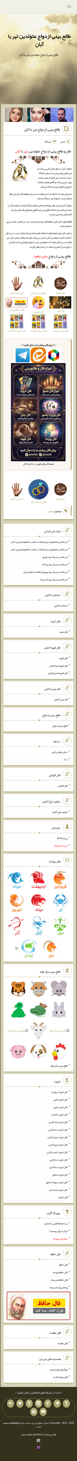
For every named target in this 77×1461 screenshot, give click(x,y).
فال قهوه (63, 658)
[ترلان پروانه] (38, 115)
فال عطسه (63, 1343)
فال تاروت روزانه (59, 1091)
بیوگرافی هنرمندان (59, 1369)
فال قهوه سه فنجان (58, 665)
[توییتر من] (19, 1403)
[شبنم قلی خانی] (15, 115)
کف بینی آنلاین (61, 699)
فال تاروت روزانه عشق (57, 1182)
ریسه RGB (62, 838)
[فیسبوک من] (47, 1403)
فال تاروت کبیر (60, 1099)
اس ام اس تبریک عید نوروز (55, 556)
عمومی (50, 511)
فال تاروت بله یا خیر (58, 1189)
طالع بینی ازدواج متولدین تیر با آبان (39, 40)
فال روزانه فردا (60, 1376)
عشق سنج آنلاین (60, 811)
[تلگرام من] (57, 1403)
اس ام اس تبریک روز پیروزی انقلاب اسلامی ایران (45, 571)
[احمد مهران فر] (61, 115)
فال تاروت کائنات (59, 1114)
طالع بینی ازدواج (52, 256)
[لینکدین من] (33, 1412)
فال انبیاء (63, 631)
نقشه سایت (26, 1434)
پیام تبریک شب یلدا (58, 1287)
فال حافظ (63, 1264)
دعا (66, 759)
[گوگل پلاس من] (10, 1403)
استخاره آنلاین (61, 605)
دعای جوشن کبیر (59, 751)
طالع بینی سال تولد (59, 1065)
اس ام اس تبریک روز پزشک (55, 564)
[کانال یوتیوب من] (43, 1412)
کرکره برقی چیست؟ (58, 1231)
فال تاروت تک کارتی (58, 1122)
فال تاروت (63, 1197)
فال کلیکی (63, 785)
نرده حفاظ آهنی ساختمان (56, 1223)
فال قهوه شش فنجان (58, 673)
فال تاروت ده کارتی (58, 1167)
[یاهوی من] (66, 1403)
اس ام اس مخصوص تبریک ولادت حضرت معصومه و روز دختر (39, 541)
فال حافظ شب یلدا (59, 1279)
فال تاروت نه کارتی (59, 1159)
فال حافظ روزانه (60, 1272)
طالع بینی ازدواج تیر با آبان (42, 129)
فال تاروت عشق (60, 1174)
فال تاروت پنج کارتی (58, 1144)
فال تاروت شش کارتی (57, 1152)
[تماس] (29, 1403)
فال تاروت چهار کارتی (57, 1137)
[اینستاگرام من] (38, 1403)
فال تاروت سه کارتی (58, 1129)
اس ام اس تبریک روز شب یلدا (54, 579)
